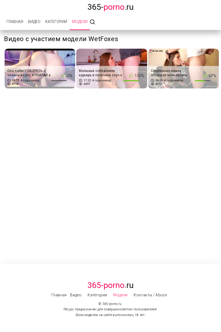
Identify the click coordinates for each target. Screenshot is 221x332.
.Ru (110, 285)
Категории (56, 21)
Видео (34, 21)
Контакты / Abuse (150, 295)
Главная (14, 21)
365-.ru (110, 7)
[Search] (92, 22)
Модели (80, 21)
